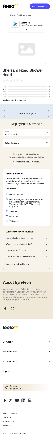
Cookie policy (7, 425)
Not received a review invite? (26, 162)
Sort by (7, 131)
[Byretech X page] (12, 309)
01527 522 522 (16, 194)
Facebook (14, 216)
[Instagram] (29, 401)
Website (13, 211)
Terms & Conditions (10, 413)
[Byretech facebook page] (5, 309)
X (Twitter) (14, 221)
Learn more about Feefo (17, 264)
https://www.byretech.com (32, 25)
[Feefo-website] (11, 6)
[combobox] (26, 132)
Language (14, 386)
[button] (26, 132)
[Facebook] (4, 401)
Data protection (8, 421)
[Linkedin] (23, 401)
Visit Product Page (24, 113)
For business (38, 6)
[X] (10, 401)
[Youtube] (17, 401)
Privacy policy (7, 417)
